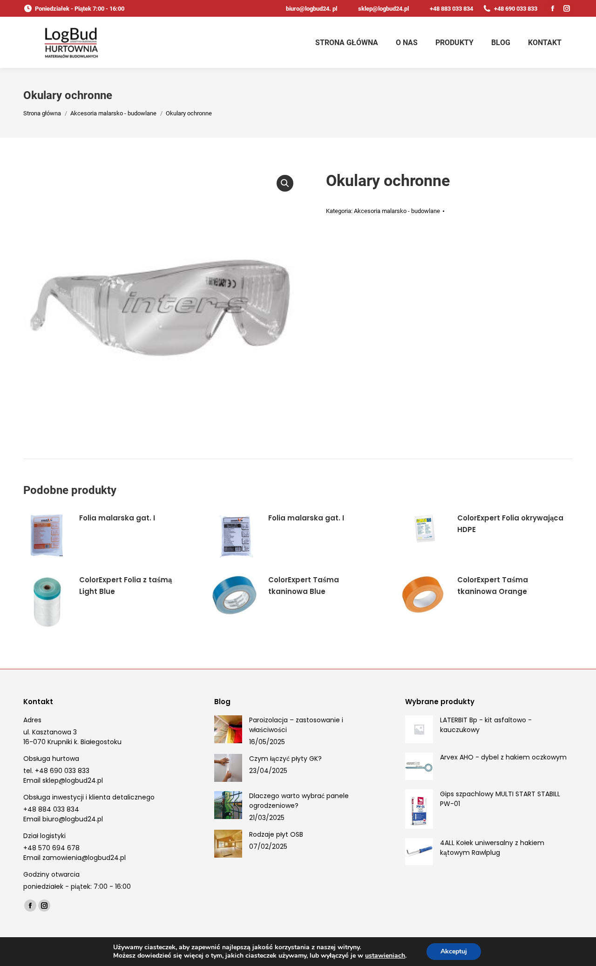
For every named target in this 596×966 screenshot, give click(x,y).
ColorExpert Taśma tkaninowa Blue (303, 585)
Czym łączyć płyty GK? (285, 758)
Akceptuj (453, 951)
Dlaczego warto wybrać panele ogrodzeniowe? (299, 800)
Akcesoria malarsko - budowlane (397, 210)
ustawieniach (385, 956)
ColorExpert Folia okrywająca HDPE (510, 523)
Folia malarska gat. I (117, 518)
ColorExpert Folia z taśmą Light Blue (125, 585)
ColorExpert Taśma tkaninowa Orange (492, 585)
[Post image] (228, 729)
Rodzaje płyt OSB (276, 834)
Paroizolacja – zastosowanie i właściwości (296, 724)
